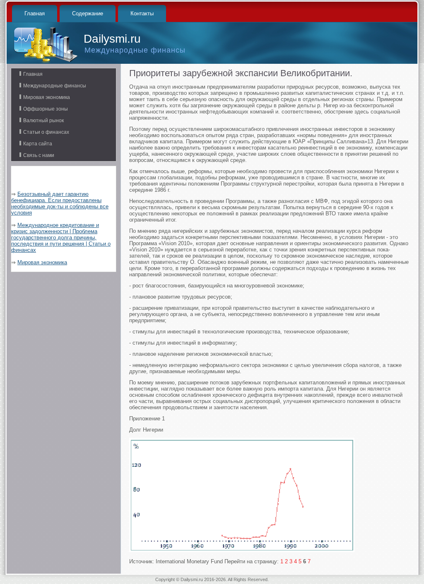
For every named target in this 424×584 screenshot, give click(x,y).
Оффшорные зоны (45, 109)
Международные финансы (54, 86)
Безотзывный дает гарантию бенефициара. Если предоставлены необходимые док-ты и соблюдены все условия (59, 203)
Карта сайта (37, 144)
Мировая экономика (46, 97)
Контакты (142, 13)
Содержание (87, 13)
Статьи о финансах (46, 132)
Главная (34, 13)
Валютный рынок (43, 120)
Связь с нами (38, 155)
